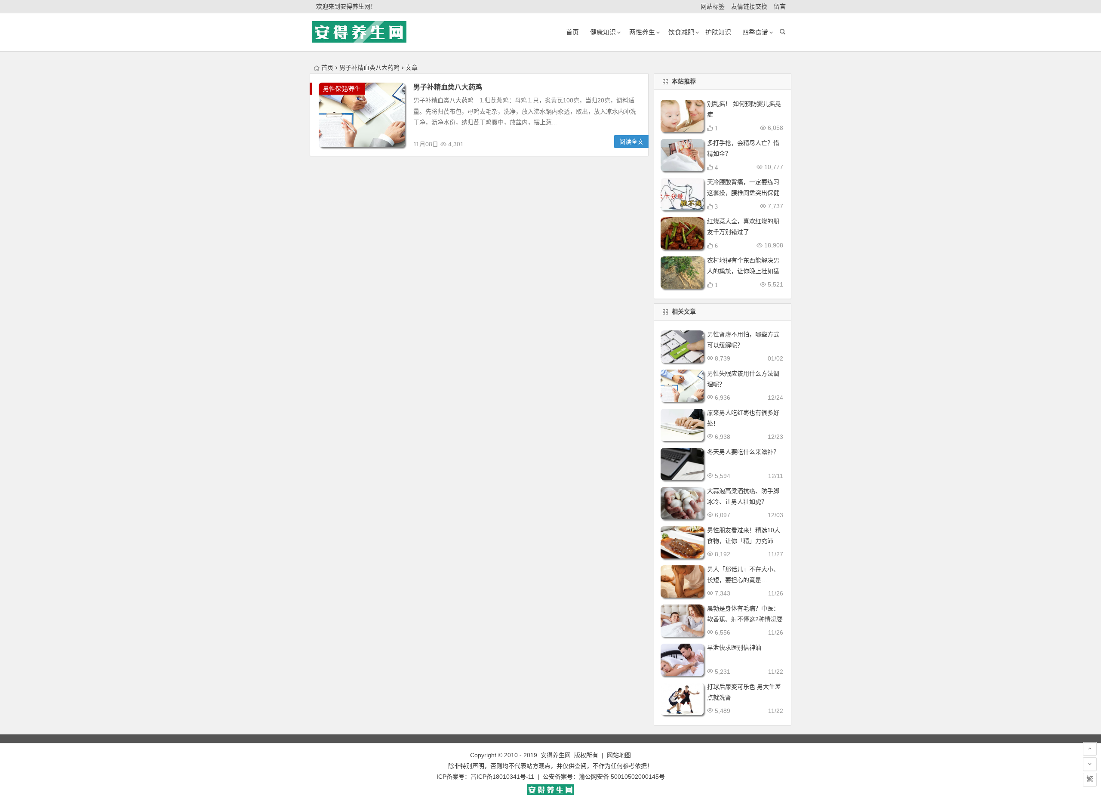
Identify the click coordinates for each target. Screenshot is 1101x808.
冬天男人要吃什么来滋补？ (743, 451)
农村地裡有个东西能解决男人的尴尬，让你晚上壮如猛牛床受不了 (743, 271)
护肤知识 (718, 32)
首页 (327, 67)
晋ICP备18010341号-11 (502, 776)
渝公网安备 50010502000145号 (622, 776)
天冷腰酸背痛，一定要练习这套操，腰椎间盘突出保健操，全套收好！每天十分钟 (743, 193)
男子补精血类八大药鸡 (447, 87)
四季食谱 (755, 32)
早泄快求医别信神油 (734, 647)
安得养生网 (556, 755)
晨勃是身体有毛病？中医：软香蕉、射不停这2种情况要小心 (745, 619)
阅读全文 (631, 141)
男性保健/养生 (342, 88)
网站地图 (619, 755)
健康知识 (603, 32)
